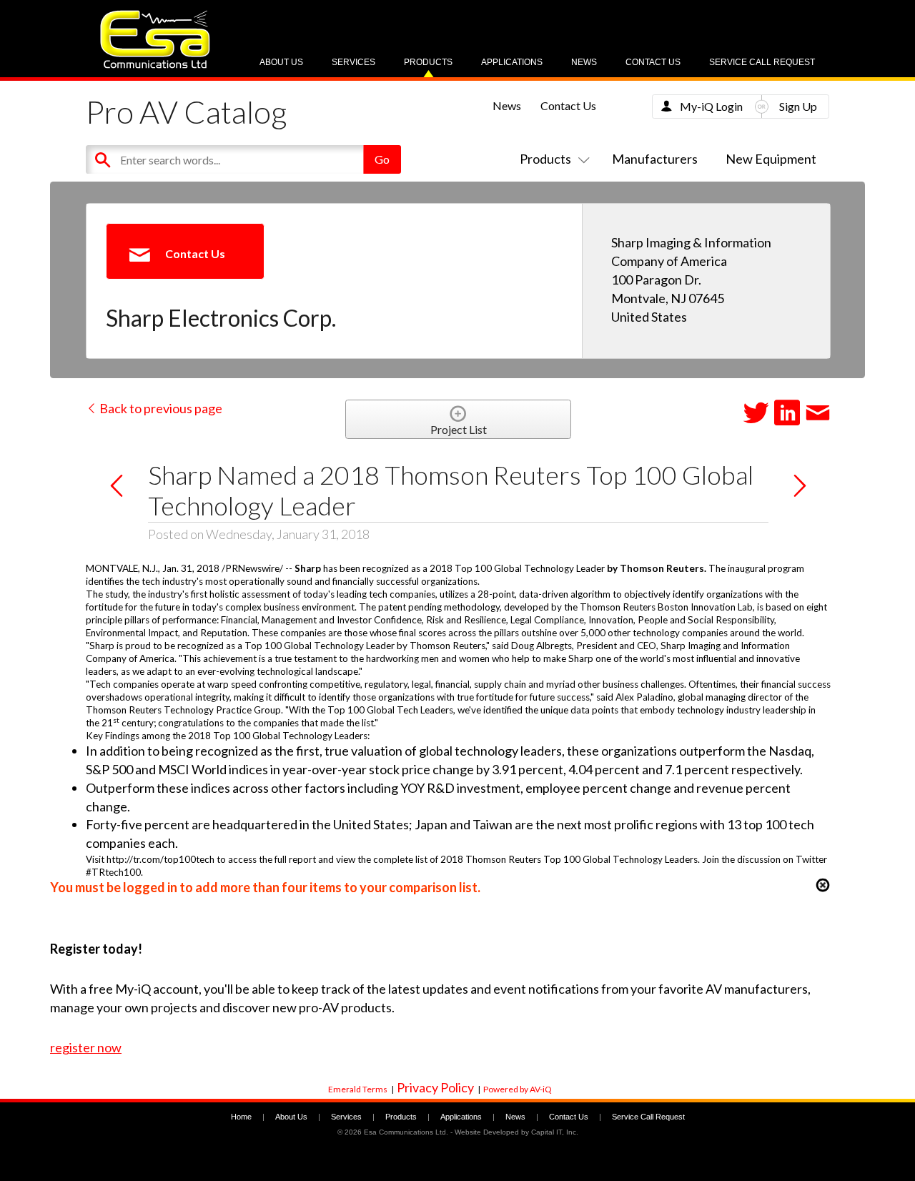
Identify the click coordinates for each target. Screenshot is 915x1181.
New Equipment (771, 159)
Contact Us (653, 62)
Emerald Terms (357, 1089)
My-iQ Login (711, 106)
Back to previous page (159, 408)
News (584, 62)
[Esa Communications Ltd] (155, 65)
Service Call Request (762, 62)
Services (353, 62)
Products (428, 62)
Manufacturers (655, 159)
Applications (512, 62)
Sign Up (798, 106)
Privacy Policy (435, 1087)
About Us (281, 62)
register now (86, 1047)
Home (241, 1116)
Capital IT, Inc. (554, 1132)
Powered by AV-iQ (517, 1089)
